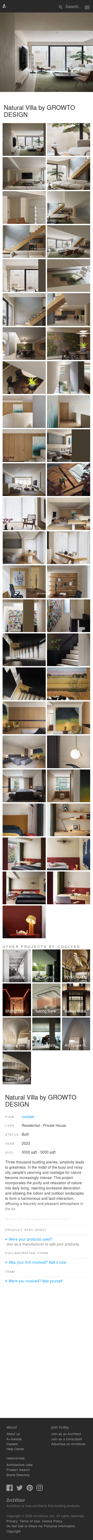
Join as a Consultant (66, 1438)
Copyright (13, 1531)
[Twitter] (20, 1489)
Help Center (15, 1448)
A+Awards (14, 1438)
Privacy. (12, 1520)
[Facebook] (9, 1489)
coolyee (28, 1116)
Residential (31, 1125)
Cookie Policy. (52, 1520)
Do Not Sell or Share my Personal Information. (41, 1525)
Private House (54, 1125)
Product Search (18, 1469)
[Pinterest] (30, 1489)
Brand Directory (18, 1474)
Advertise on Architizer (68, 1443)
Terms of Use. (30, 1520)
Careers (12, 1443)
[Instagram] (39, 1489)
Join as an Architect (66, 1433)
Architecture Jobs (19, 1464)
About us (13, 1433)
